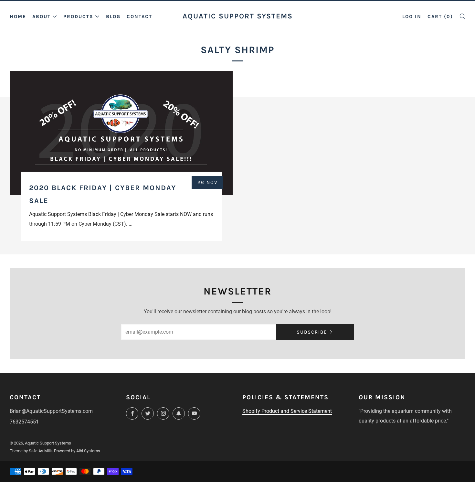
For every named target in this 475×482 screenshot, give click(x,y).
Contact (139, 16)
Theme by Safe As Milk (31, 450)
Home (18, 16)
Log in (411, 16)
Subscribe (312, 332)
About (41, 16)
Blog (113, 16)
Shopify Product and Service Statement (287, 411)
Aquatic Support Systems (238, 16)
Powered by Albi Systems (77, 450)
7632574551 (24, 422)
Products (78, 16)
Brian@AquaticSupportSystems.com (51, 411)
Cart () (440, 16)
